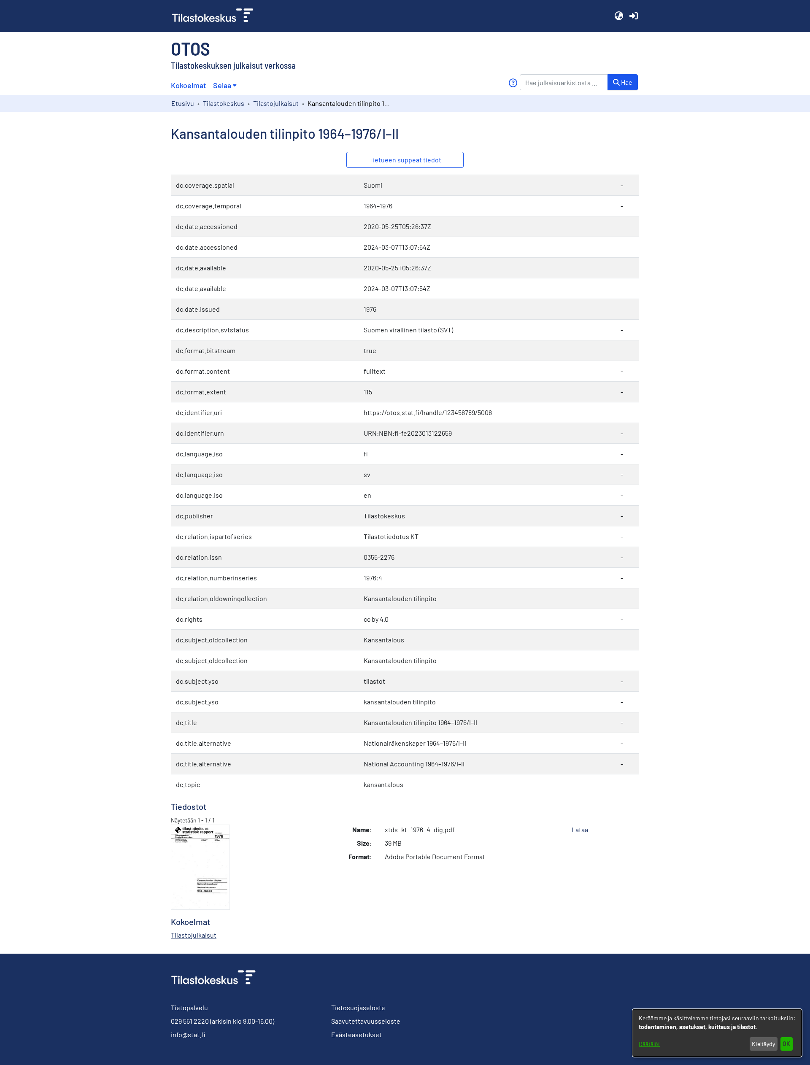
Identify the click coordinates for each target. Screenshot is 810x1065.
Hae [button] (626, 82)
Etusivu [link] (182, 103)
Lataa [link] (580, 829)
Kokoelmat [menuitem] (188, 85)
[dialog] (717, 1033)
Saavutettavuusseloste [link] (365, 1021)
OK (786, 1043)
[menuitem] (224, 85)
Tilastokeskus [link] (223, 103)
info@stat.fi (188, 1034)
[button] (618, 16)
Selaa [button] (222, 85)
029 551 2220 (190, 1021)
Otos (190, 48)
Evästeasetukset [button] (356, 1034)
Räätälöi (649, 1043)
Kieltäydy (763, 1043)
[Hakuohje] (513, 83)
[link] (216, 16)
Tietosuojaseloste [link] (358, 1007)
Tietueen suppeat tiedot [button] (405, 160)
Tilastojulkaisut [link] (276, 103)
